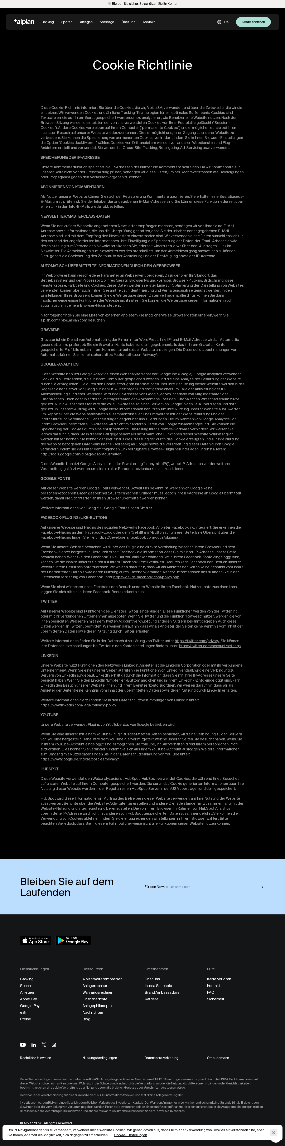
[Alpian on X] (44, 1045)
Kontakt (149, 22)
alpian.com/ (50, 320)
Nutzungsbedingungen (99, 1058)
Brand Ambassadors (162, 992)
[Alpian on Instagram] (54, 1045)
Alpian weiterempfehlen (102, 979)
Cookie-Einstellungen (130, 1135)
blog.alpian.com (74, 320)
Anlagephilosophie (98, 1005)
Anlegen (86, 22)
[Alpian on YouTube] (23, 1045)
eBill (23, 1012)
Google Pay (30, 1005)
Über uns (128, 22)
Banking (48, 22)
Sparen (66, 22)
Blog (86, 1019)
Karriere (151, 999)
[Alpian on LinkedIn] (34, 1045)
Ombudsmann (218, 1058)
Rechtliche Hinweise (35, 1058)
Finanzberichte (95, 999)
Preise (25, 1019)
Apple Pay (28, 999)
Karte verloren (219, 979)
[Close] (273, 1132)
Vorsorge (107, 22)
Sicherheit (215, 999)
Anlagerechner (94, 985)
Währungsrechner (97, 992)
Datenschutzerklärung (161, 1058)
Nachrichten (92, 1012)
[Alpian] (24, 22)
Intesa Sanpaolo (158, 985)
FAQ (210, 992)
